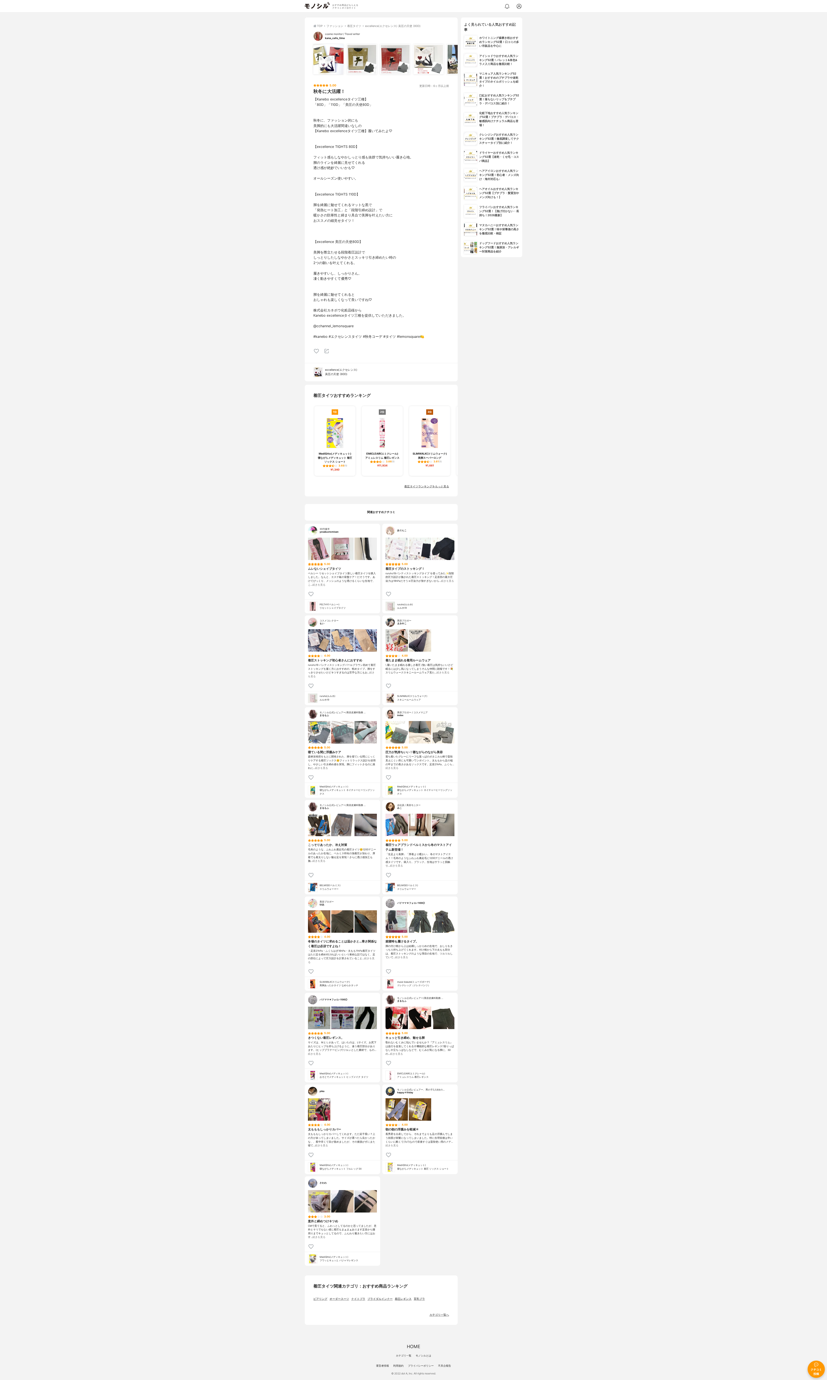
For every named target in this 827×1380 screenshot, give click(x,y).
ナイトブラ (358, 1298)
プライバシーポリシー (421, 1365)
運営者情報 (382, 1365)
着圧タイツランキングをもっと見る (426, 486)
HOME (413, 1346)
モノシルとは (423, 1355)
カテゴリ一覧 (403, 1355)
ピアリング (320, 1298)
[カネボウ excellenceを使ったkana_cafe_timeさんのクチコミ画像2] (362, 59)
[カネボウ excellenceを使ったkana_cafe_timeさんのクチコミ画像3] (395, 59)
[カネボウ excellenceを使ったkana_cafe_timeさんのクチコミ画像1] (328, 59)
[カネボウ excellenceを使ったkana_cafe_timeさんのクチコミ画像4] (429, 59)
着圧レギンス (403, 1298)
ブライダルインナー (380, 1298)
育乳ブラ (419, 1298)
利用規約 (398, 1365)
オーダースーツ (339, 1298)
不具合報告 (444, 1365)
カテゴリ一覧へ (439, 1314)
